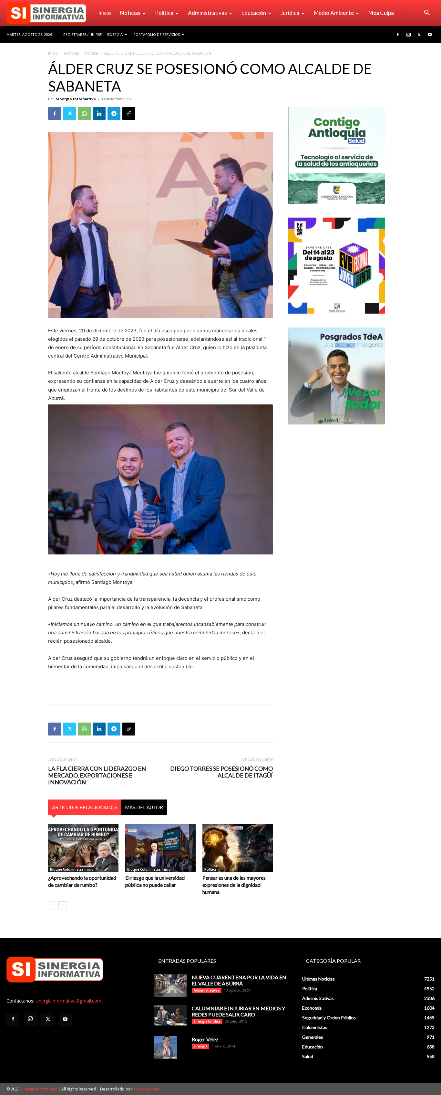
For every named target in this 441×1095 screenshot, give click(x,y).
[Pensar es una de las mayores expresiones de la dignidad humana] (237, 848)
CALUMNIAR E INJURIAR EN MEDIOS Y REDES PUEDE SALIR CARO (238, 1011)
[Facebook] (398, 34)
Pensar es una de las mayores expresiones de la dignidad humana (234, 885)
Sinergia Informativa (76, 98)
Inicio (104, 12)
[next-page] (62, 905)
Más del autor (144, 807)
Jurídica (290, 12)
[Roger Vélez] (165, 1047)
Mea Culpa (381, 12)
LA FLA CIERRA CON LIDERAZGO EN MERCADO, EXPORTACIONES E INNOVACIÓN (97, 775)
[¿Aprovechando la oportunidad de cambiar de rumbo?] (83, 848)
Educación (253, 12)
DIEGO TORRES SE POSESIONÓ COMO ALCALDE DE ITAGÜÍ (221, 772)
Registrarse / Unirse (82, 34)
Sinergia (115, 34)
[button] (427, 13)
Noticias (130, 12)
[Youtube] (430, 34)
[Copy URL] (128, 113)
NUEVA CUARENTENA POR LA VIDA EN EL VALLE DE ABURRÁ (239, 980)
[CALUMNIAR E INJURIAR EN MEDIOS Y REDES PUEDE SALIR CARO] (170, 1015)
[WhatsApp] (84, 113)
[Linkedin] (99, 113)
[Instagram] (408, 34)
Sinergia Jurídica (207, 1021)
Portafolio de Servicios (156, 34)
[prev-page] (52, 905)
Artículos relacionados (84, 807)
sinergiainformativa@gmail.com (68, 1001)
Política (164, 12)
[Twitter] (419, 34)
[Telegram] (114, 113)
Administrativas (207, 12)
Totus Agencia (146, 1089)
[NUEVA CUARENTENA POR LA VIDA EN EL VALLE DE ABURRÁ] (170, 985)
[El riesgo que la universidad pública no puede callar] (160, 848)
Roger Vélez (205, 1039)
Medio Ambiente (334, 12)
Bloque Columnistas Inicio (72, 869)
